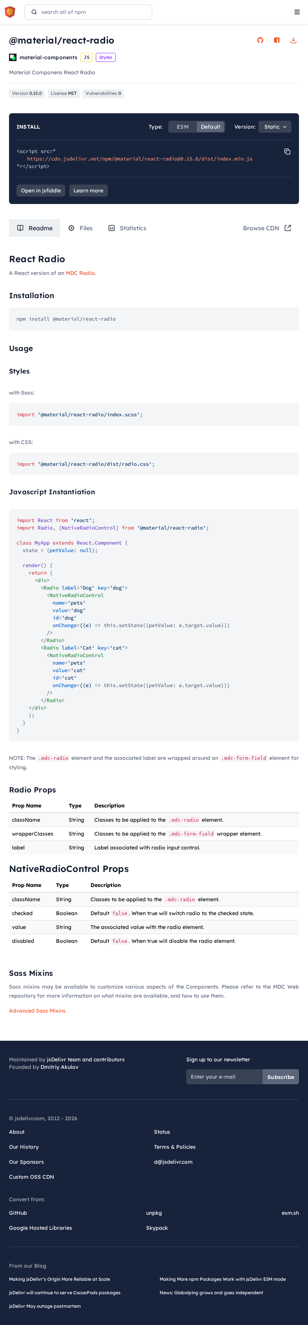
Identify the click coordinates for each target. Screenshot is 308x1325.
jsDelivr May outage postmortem (45, 1306)
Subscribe (280, 1077)
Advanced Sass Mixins (37, 1010)
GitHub (18, 1212)
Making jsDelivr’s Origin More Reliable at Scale (59, 1279)
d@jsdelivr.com (173, 1161)
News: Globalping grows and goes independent (211, 1292)
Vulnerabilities (103, 93)
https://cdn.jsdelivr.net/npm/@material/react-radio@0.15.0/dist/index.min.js (139, 158)
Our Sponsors (26, 1161)
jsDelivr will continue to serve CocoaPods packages (65, 1292)
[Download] (293, 40)
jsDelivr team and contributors (86, 1059)
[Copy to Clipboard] (287, 151)
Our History (24, 1146)
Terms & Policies (175, 1146)
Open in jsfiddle (41, 190)
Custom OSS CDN (31, 1176)
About (16, 1131)
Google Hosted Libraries (40, 1227)
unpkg (154, 1212)
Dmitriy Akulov (60, 1067)
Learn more (88, 190)
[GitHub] (260, 40)
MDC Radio (80, 273)
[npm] (277, 40)
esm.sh (290, 1212)
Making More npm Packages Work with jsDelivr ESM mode (223, 1279)
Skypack (157, 1227)
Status (162, 1131)
